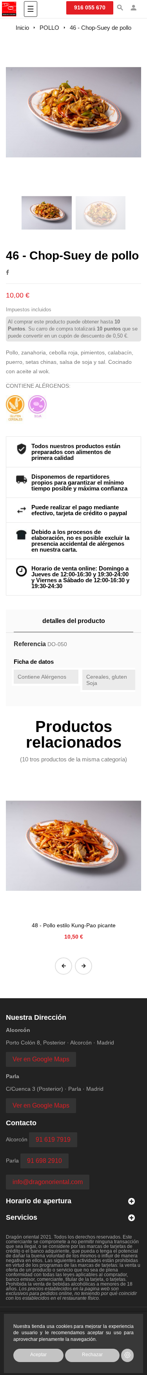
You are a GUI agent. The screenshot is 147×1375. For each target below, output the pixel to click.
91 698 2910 (44, 1160)
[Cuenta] (133, 9)
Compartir (7, 272)
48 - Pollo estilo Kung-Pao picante (74, 925)
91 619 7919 (53, 1139)
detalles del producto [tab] (73, 621)
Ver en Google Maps (41, 1059)
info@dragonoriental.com (48, 1182)
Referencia (30, 644)
